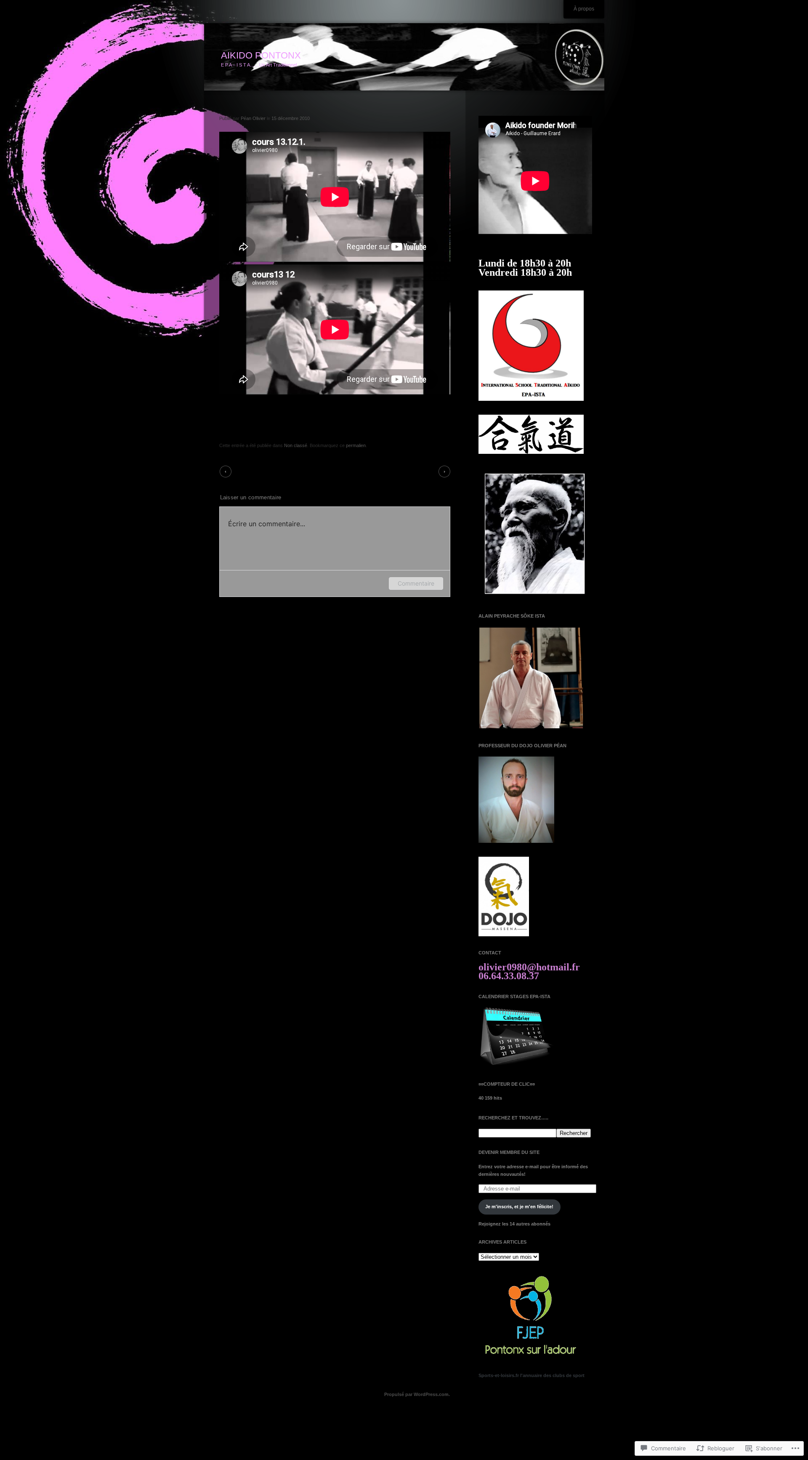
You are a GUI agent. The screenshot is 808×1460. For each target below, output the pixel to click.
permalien (356, 445)
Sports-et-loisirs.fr (498, 1375)
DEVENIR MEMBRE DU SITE (509, 1152)
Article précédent (253, 471)
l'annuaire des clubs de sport (552, 1375)
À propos (584, 9)
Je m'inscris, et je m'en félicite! (519, 1206)
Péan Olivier (253, 118)
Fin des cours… (418, 471)
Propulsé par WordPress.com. (417, 1394)
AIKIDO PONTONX (261, 55)
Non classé (295, 445)
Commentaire (416, 583)
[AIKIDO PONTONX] (404, 57)
